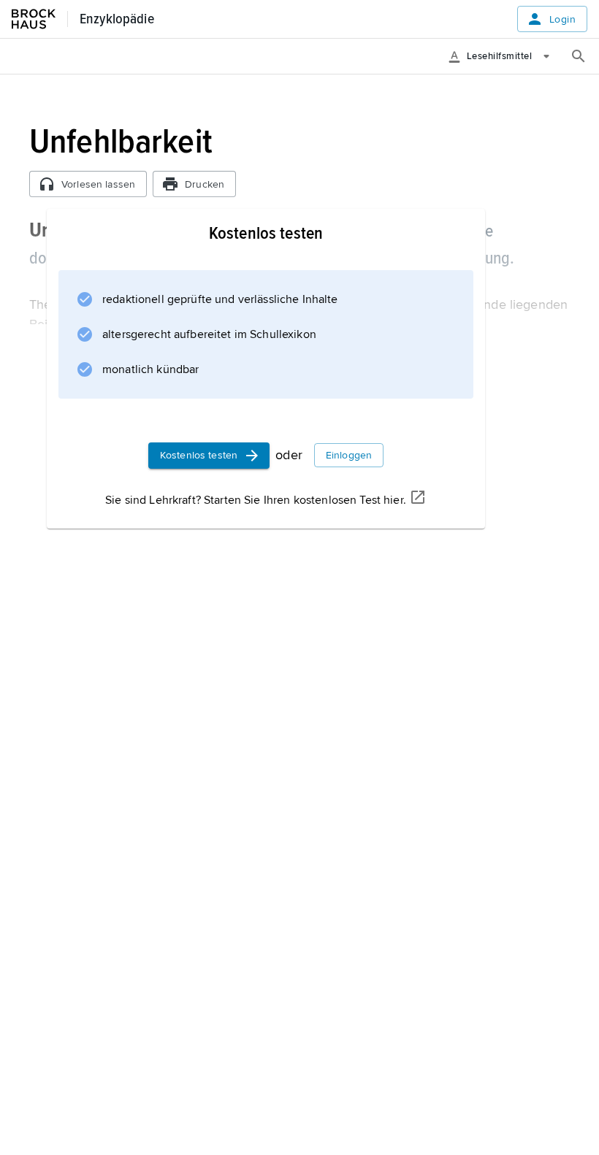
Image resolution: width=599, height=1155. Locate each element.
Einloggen (349, 455)
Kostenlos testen (198, 455)
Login (562, 19)
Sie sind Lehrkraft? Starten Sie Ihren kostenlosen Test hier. (255, 500)
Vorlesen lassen (98, 184)
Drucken (204, 184)
